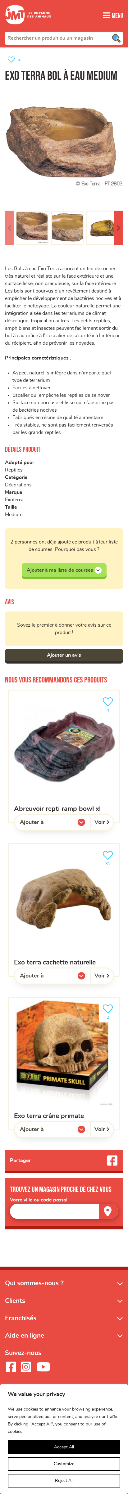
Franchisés (20, 1318)
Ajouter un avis (64, 655)
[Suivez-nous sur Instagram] (26, 1367)
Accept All (64, 1447)
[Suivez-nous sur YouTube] (43, 1367)
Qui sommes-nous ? (34, 1283)
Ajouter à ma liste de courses (60, 570)
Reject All (64, 1480)
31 (111, 862)
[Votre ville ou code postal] (64, 1211)
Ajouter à (44, 824)
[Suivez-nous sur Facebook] (11, 1367)
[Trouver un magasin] (108, 1211)
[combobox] (64, 38)
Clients (15, 1301)
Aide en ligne (24, 1335)
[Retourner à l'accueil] (28, 27)
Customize (64, 1464)
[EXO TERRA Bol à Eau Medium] (64, 147)
